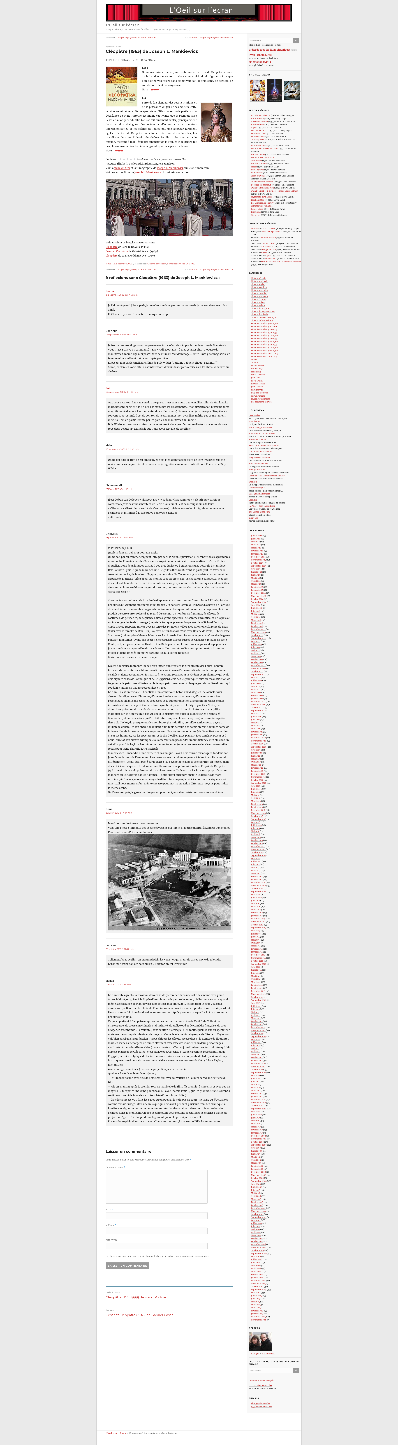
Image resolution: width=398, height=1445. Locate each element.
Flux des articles (260, 1403)
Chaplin (254, 362)
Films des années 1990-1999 (264, 350)
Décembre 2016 (258, 882)
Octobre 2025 (257, 563)
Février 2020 (257, 768)
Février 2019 (257, 804)
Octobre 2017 (257, 852)
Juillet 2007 (256, 1223)
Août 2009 (256, 1148)
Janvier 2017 (257, 879)
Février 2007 (257, 1238)
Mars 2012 (256, 1054)
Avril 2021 (255, 726)
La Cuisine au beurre (261, 115)
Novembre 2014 (258, 958)
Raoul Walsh (257, 381)
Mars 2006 (256, 1271)
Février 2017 (257, 876)
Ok (296, 40)
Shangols (253, 482)
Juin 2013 (255, 1009)
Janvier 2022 (257, 698)
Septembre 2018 (258, 819)
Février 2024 (257, 623)
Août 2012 (255, 1039)
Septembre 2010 (258, 1109)
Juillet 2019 (256, 789)
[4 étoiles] (130, 159)
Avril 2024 (256, 617)
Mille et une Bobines (258, 463)
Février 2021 (257, 732)
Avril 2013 (255, 1015)
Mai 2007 (255, 1229)
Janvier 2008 (257, 1205)
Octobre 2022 (257, 671)
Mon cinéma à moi (257, 439)
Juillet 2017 (256, 861)
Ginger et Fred (269, 249)
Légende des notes (259, 393)
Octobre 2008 (257, 1178)
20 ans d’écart (268, 243)
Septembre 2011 (258, 1072)
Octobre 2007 (257, 1214)
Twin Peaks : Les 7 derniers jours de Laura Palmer (274, 191)
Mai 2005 (255, 1302)
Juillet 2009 (256, 1151)
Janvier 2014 (257, 988)
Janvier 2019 (257, 807)
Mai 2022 (255, 686)
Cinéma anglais (258, 284)
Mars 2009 (256, 1163)
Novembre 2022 (258, 668)
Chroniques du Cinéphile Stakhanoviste (267, 476)
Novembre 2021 (258, 704)
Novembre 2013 (258, 994)
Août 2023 (255, 641)
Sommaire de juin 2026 (262, 206)
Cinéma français (258, 299)
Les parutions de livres (261, 402)
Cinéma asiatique (259, 287)
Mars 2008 (256, 1199)
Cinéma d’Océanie (259, 314)
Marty (254, 167)
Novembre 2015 (258, 921)
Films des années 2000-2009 (264, 353)
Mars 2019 (256, 801)
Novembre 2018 (258, 813)
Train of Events (258, 176)
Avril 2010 (255, 1124)
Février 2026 (257, 551)
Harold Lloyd (257, 368)
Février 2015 (257, 949)
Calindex (253, 500)
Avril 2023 (256, 653)
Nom (109, 1209)
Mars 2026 (256, 548)
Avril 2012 (255, 1051)
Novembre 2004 (258, 1320)
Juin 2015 (255, 937)
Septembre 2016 (258, 891)
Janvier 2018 (257, 843)
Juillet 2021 (256, 716)
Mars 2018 (256, 837)
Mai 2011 (255, 1084)
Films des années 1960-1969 (181, 263)
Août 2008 (256, 1184)
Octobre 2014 (257, 961)
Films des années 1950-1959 (264, 338)
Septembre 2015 (258, 928)
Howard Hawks (258, 384)
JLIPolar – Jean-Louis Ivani (262, 506)
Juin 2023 (255, 647)
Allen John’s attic (257, 469)
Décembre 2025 (258, 557)
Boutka (110, 291)
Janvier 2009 (257, 1169)
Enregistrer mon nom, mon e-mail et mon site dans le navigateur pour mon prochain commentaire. (159, 1256)
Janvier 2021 (257, 735)
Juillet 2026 (256, 535)
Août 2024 (256, 605)
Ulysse (254, 127)
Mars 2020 (256, 765)
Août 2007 (256, 1220)
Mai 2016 (255, 903)
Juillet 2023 (256, 644)
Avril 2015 (255, 943)
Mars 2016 (256, 909)
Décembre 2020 (258, 738)
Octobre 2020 (257, 744)
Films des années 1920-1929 (264, 329)
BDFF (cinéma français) (260, 494)
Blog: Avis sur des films (259, 458)
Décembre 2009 (258, 1136)
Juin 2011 (255, 1081)
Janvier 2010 (257, 1133)
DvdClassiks (254, 415)
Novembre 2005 (258, 1283)
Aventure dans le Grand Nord (264, 148)
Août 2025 (255, 569)
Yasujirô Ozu (257, 390)
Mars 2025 (256, 584)
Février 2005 (257, 1311)
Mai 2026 (255, 542)
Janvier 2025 (257, 590)
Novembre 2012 (258, 1030)
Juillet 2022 (256, 680)
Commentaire (115, 1167)
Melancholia (271, 258)
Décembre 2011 (258, 1063)
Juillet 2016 (256, 897)
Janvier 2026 (257, 554)
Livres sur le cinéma (260, 399)
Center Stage (257, 209)
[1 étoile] (120, 159)
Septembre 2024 (258, 602)
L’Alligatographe (257, 488)
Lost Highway (257, 170)
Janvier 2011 (256, 1096)
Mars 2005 (256, 1307)
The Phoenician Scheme (262, 182)
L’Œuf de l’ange (258, 145)
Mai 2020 (255, 759)
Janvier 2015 (257, 952)
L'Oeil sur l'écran (123, 25)
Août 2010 (255, 1112)
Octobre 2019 (257, 780)
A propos (255, 1353)
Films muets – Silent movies (262, 433)
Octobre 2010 (257, 1105)
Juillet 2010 (256, 1114)
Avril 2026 (256, 545)
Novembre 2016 (258, 885)
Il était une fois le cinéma (260, 451)
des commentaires (261, 1406)
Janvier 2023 (257, 662)
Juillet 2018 (256, 825)
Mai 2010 (255, 1121)
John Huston (257, 387)
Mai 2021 (255, 723)
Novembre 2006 (258, 1247)
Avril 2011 (255, 1087)
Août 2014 (255, 967)
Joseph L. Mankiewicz (170, 167)
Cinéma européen (259, 296)
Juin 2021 (255, 719)
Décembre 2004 (258, 1317)
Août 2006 (256, 1256)
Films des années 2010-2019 (264, 356)
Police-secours (258, 133)
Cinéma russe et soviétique (263, 317)
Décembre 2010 (258, 1099)
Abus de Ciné (255, 421)
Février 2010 (257, 1130)
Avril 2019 (255, 798)
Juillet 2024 (256, 608)
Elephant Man (257, 200)
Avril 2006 (256, 1268)
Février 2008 (257, 1202)
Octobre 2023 (257, 635)
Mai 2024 (255, 614)
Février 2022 (257, 695)
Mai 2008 (255, 1193)
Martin (254, 228)
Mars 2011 (255, 1090)
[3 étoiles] (127, 159)
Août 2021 (255, 713)
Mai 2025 (255, 578)
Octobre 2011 (257, 1069)
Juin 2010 (255, 1118)
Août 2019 (255, 786)
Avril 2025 (256, 581)
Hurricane (256, 212)
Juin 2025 (255, 575)
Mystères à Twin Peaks (261, 197)
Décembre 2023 (258, 629)
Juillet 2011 (256, 1078)
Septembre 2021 (258, 710)
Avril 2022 (256, 689)
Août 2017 (255, 858)
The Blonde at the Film (259, 512)
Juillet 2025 (256, 572)
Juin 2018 (255, 828)
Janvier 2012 (257, 1060)
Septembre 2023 (258, 638)
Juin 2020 (255, 756)
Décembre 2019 (258, 774)
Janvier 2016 (257, 916)
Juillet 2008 (256, 1187)
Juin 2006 (255, 1262)
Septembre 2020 (258, 747)
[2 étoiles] (124, 159)
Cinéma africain (258, 278)
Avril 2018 (255, 834)
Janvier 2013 (257, 1024)
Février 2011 (256, 1093)
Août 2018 (255, 822)
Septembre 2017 (258, 855)
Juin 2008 (255, 1190)
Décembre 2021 (258, 701)
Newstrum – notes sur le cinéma (264, 445)
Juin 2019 (255, 792)
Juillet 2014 (256, 970)
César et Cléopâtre (117, 251)
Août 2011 (255, 1075)
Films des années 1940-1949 (264, 335)
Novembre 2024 (258, 596)
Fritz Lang (256, 372)
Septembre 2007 (258, 1217)
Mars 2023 (256, 656)
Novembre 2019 (258, 777)
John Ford (255, 378)
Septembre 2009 (259, 1145)
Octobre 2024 (257, 599)
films (108, 263)
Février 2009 (257, 1166)
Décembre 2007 (258, 1208)
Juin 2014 (255, 973)
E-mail (111, 1225)
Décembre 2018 (258, 810)
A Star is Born (257, 118)
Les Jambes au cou (259, 130)
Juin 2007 (255, 1226)
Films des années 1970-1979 (264, 344)
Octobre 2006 (257, 1250)
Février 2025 (257, 587)
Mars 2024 (256, 620)
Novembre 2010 (258, 1102)
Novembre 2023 (258, 632)
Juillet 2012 (256, 1042)
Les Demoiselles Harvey (262, 203)
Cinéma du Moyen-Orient (263, 311)
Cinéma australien (259, 290)
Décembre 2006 (258, 1244)
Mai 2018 (255, 831)
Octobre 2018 (257, 816)
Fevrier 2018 (257, 840)
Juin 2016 (255, 900)
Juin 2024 (255, 611)
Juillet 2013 (256, 1006)
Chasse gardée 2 (258, 139)
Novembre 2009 (258, 1139)
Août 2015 (255, 931)
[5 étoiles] (134, 159)
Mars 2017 (256, 873)
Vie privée (256, 215)
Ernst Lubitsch (258, 375)
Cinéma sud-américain (262, 320)
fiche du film (122, 167)
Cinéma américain (156, 263)
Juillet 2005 (256, 1295)
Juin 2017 (255, 864)
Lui (108, 388)
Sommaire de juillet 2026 (263, 157)
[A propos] (275, 1341)
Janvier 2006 (257, 1277)
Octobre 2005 (257, 1286)
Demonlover (257, 173)
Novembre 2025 (258, 560)
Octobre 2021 (257, 707)
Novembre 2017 (258, 849)
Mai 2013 (255, 1012)
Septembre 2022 (258, 674)
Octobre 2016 (257, 888)
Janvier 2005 (257, 1314)
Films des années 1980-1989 (264, 347)
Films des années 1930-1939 (264, 332)
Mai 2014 (255, 976)
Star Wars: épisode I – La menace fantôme (281, 262)
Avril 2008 (256, 1196)
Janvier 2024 (257, 626)
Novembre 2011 (258, 1066)
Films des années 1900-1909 (264, 323)
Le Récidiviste (257, 136)
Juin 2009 (255, 1154)
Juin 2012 (255, 1045)
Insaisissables (257, 124)
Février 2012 (257, 1057)
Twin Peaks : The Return (262, 188)
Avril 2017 (255, 870)
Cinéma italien (258, 305)
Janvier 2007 (257, 1241)
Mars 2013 (256, 1018)
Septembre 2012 (258, 1036)
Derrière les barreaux (261, 185)
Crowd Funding (258, 396)
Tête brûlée (256, 161)
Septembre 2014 (258, 964)
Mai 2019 (255, 795)
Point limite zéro (268, 237)
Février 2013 (257, 1021)
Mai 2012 (255, 1048)
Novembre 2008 (258, 1175)
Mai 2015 (255, 940)
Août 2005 (256, 1292)
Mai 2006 (255, 1265)
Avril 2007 (256, 1232)
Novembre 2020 (258, 741)
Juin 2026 (255, 539)
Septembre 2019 (258, 783)
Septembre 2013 (258, 1000)
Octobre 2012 (257, 1033)
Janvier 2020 (257, 771)
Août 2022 (255, 677)
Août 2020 (256, 750)
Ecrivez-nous (268, 1353)
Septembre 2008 (259, 1181)
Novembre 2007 (258, 1211)
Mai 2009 (255, 1157)
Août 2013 (255, 1003)
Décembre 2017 (258, 846)
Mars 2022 (256, 692)
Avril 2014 (255, 979)
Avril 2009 (256, 1160)
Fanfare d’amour (259, 163)
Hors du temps (258, 154)
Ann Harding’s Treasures (260, 427)
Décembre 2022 (258, 665)
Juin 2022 (255, 683)
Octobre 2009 (257, 1142)
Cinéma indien (258, 302)
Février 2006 (257, 1274)
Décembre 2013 (258, 991)
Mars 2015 (256, 946)
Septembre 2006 (259, 1253)
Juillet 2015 (256, 934)
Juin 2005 (255, 1298)
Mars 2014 (256, 982)
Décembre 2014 (258, 955)
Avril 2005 (256, 1305)
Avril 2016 (255, 906)
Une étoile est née (259, 121)
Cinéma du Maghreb (260, 308)
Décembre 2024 (258, 593)
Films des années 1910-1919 (264, 326)
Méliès (254, 359)
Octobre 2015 (257, 925)
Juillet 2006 (256, 1259)
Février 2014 (257, 985)
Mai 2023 (255, 650)
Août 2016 (255, 894)
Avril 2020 (256, 762)
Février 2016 (257, 912)
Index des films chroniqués (261, 1380)
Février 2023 (257, 659)
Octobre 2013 (257, 997)
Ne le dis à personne (272, 231)
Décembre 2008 (258, 1172)
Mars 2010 (256, 1127)
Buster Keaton (257, 366)
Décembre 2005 (258, 1280)
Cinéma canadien (259, 293)
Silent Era (253, 518)
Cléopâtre (112, 246)
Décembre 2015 (258, 919)
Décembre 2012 (258, 1027)
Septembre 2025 (258, 566)
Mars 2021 (256, 728)
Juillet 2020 (256, 753)
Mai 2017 (255, 867)
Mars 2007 (256, 1235)
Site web (111, 1240)
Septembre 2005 (258, 1289)
